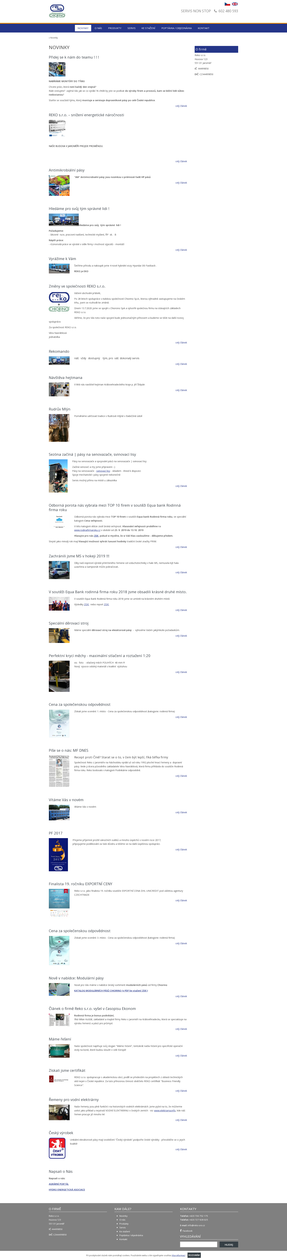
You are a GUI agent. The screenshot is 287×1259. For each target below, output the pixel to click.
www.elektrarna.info (165, 1110)
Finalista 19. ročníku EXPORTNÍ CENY (80, 883)
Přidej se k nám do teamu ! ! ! (74, 57)
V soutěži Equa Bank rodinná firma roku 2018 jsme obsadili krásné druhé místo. (118, 591)
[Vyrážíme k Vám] (59, 269)
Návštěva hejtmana (65, 377)
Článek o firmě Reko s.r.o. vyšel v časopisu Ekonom (92, 1008)
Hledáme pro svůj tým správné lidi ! (79, 208)
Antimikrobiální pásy (67, 169)
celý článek (181, 105)
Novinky (83, 28)
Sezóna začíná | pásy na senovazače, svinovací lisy (92, 454)
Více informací (178, 1255)
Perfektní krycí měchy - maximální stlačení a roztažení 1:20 (99, 655)
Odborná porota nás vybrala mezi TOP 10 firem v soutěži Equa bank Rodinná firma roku (115, 507)
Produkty (114, 28)
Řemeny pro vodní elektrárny (74, 1099)
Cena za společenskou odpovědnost (79, 704)
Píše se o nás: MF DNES (68, 750)
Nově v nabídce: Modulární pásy (76, 977)
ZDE (96, 535)
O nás (98, 28)
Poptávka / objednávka (176, 28)
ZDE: (86, 604)
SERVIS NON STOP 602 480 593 (209, 11)
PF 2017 (56, 832)
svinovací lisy (103, 470)
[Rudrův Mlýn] (59, 428)
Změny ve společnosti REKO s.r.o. (77, 286)
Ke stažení (148, 28)
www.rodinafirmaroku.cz (87, 530)
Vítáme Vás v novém (66, 799)
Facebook (187, 1230)
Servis (132, 28)
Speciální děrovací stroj (69, 623)
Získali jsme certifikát (67, 1070)
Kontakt (203, 28)
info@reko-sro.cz (196, 1225)
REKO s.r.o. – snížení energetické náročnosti (86, 114)
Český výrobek (61, 1132)
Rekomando (59, 351)
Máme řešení (60, 1038)
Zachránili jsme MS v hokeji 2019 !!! (79, 555)
